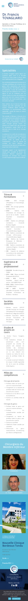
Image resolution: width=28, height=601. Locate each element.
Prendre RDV (6, 563)
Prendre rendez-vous (9, 29)
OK (9, 598)
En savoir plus (16, 598)
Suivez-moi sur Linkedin (11, 59)
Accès (4, 558)
